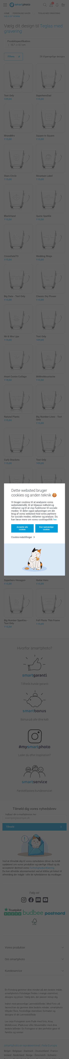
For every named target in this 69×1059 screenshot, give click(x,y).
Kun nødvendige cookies (46, 528)
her (54, 519)
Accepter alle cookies (22, 528)
